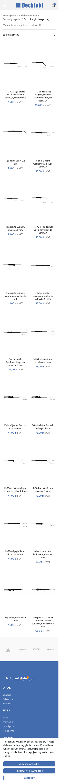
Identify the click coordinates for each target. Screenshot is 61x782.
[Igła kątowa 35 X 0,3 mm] (15, 134)
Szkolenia (8, 699)
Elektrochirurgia (29, 15)
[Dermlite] (22, 649)
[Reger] (36, 649)
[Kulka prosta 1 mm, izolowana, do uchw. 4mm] (43, 525)
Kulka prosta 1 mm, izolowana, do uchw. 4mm (43, 554)
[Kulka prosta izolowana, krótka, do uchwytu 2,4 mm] (43, 266)
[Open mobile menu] (4, 5)
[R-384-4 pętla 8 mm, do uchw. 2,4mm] (43, 461)
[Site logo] (29, 4)
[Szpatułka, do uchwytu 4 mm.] (15, 591)
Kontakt (7, 694)
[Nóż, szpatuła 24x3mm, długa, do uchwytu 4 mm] (15, 332)
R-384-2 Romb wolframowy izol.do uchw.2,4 (43, 163)
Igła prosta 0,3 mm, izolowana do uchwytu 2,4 (15, 296)
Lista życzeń (9, 726)
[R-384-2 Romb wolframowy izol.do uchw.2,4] (43, 134)
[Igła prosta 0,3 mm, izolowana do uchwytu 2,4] (15, 266)
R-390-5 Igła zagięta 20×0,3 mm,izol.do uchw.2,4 (43, 230)
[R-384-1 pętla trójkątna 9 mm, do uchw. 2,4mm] (15, 461)
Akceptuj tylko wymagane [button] (29, 770)
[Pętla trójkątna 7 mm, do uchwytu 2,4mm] (43, 332)
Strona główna (10, 15)
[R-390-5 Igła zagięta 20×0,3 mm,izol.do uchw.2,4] (43, 200)
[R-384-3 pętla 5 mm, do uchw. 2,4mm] (15, 525)
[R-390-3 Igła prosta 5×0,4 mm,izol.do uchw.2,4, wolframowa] (15, 65)
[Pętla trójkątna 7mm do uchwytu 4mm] (15, 398)
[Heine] (8, 649)
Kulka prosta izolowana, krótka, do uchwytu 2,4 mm (43, 296)
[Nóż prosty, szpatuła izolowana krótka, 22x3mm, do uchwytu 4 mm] (43, 591)
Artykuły (7, 703)
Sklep (5, 717)
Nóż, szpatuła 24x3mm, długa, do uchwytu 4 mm (15, 362)
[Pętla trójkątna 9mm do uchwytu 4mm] (43, 398)
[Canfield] (50, 649)
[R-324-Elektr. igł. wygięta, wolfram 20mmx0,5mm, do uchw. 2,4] (43, 65)
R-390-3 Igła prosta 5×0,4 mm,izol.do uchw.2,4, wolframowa (15, 94)
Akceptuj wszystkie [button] (29, 764)
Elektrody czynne (11, 19)
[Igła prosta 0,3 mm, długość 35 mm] (15, 200)
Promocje (8, 721)
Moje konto (9, 730)
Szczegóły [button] (29, 777)
